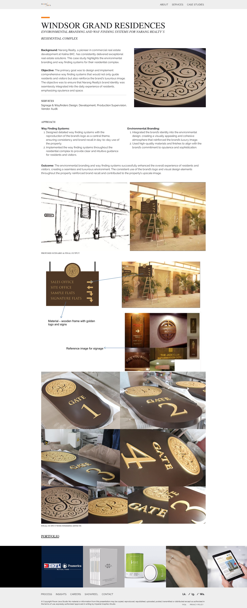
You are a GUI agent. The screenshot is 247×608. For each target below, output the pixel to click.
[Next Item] (241, 566)
